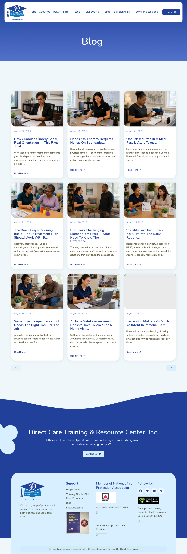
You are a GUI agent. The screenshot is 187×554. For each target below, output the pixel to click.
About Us (44, 12)
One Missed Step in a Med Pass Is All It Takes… (146, 141)
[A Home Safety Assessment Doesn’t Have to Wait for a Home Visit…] (93, 291)
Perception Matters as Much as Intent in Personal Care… (147, 323)
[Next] (171, 368)
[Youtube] (154, 491)
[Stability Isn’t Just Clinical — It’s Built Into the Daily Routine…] (150, 200)
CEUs (77, 12)
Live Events (92, 12)
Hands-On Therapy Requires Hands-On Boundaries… (91, 141)
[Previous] (15, 368)
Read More (20, 173)
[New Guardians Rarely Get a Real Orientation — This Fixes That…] (37, 108)
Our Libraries (122, 12)
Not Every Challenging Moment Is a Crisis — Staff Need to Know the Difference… (90, 235)
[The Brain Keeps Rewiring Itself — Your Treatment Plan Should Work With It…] (37, 200)
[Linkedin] (161, 491)
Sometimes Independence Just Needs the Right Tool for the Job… (36, 325)
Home (33, 12)
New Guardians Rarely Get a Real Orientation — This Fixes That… (36, 142)
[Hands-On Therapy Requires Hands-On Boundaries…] (93, 108)
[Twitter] (147, 491)
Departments (61, 12)
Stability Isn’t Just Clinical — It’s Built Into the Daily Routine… (147, 234)
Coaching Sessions (147, 12)
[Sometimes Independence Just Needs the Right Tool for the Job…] (37, 291)
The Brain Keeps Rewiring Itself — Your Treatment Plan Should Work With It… (36, 234)
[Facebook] (141, 491)
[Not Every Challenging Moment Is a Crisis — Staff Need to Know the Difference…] (93, 200)
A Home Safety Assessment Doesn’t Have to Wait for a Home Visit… (91, 325)
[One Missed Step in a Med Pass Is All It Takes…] (150, 108)
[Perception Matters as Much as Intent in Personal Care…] (150, 291)
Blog (107, 12)
